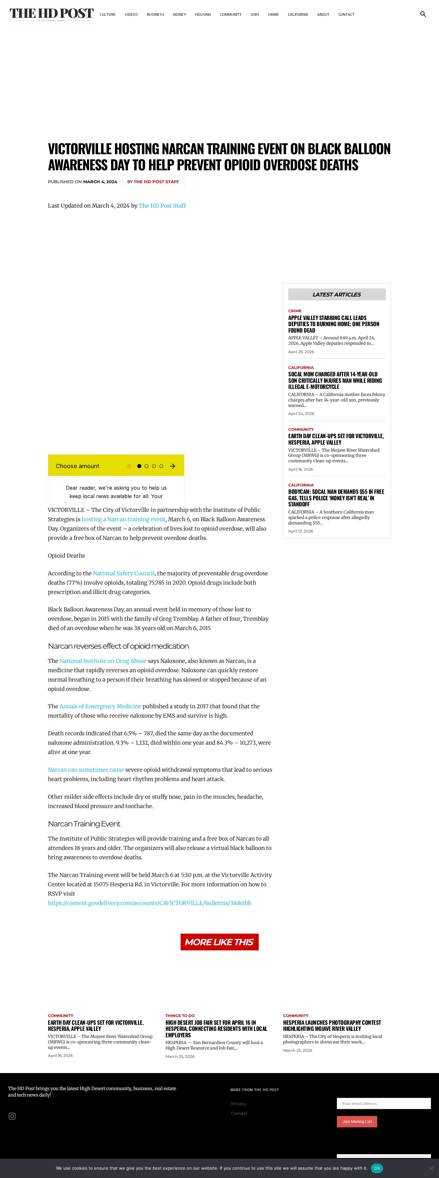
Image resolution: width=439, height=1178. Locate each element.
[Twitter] (339, 182)
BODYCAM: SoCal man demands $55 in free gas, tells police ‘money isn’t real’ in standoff (336, 497)
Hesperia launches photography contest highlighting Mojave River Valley (332, 1025)
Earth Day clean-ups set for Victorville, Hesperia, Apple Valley (336, 439)
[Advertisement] (219, 77)
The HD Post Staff (156, 181)
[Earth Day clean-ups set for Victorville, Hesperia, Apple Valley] (102, 982)
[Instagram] (12, 1116)
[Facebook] (324, 182)
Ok (377, 1168)
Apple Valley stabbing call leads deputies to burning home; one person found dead (333, 324)
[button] (423, 14)
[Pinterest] (354, 182)
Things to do (180, 1015)
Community (301, 429)
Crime (294, 311)
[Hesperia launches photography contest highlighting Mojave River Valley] (337, 982)
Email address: (353, 1093)
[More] (384, 182)
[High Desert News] (51, 14)
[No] (431, 1168)
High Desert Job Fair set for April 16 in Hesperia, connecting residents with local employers (216, 1028)
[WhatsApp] (369, 182)
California (301, 367)
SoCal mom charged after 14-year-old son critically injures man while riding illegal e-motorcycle (335, 380)
